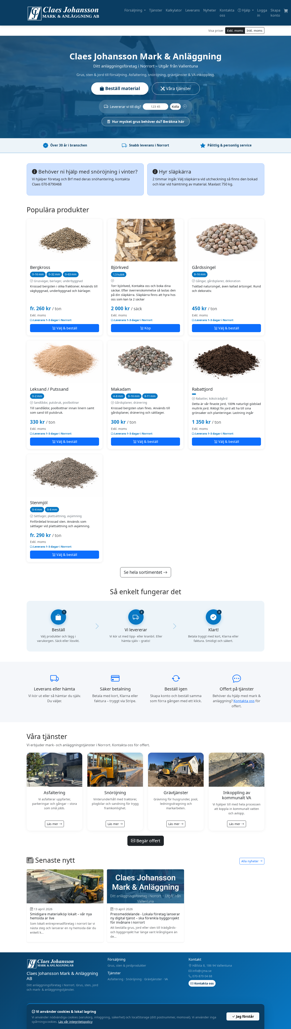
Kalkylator (174, 10)
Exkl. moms (235, 31)
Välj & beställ (66, 328)
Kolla (175, 107)
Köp (147, 328)
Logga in (262, 13)
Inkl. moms (254, 31)
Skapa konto (275, 13)
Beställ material (122, 88)
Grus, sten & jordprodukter (127, 965)
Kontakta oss (227, 13)
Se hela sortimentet (143, 572)
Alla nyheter (250, 861)
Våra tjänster (178, 88)
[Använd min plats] (185, 106)
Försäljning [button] (133, 10)
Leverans (192, 10)
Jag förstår (244, 1016)
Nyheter (209, 10)
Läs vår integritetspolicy (75, 1022)
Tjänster (155, 10)
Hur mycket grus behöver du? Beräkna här (148, 121)
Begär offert (147, 841)
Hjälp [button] (246, 10)
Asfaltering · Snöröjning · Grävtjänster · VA (138, 979)
